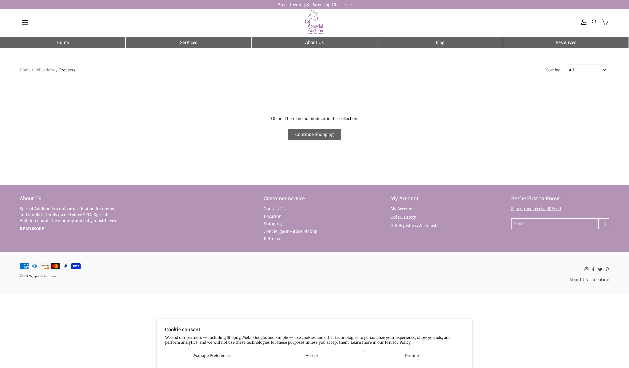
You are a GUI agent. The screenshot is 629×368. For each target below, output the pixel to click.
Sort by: (553, 70)
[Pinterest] (607, 269)
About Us (314, 42)
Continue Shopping (314, 134)
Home (63, 42)
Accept (312, 355)
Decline (412, 355)
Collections (44, 70)
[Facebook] (593, 269)
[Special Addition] (314, 22)
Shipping (273, 223)
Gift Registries (403, 225)
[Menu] (25, 22)
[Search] (595, 22)
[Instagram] (586, 269)
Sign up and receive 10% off (536, 208)
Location (273, 216)
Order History (403, 217)
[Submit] (603, 223)
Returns (272, 238)
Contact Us (275, 208)
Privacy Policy (398, 342)
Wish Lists (428, 225)
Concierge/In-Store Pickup (290, 231)
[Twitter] (600, 269)
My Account (401, 208)
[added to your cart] (605, 22)
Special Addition (44, 276)
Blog (440, 42)
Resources (566, 42)
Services (188, 42)
